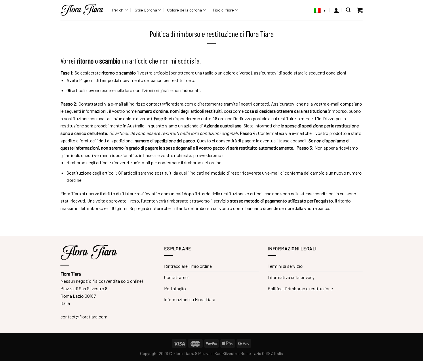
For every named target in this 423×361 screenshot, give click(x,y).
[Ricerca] (348, 10)
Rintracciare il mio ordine (188, 266)
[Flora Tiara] (82, 10)
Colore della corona (184, 9)
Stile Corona (146, 9)
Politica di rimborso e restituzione (300, 288)
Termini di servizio (285, 266)
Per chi (118, 9)
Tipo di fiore (223, 9)
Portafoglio (175, 288)
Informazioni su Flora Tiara (189, 299)
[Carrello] (360, 10)
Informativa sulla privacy (291, 277)
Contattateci (176, 277)
